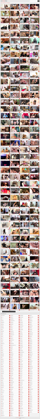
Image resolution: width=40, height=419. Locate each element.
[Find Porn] (38, 1)
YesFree (4, 1)
